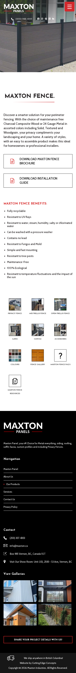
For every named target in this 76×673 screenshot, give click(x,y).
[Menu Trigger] (69, 6)
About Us (8, 476)
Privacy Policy (10, 506)
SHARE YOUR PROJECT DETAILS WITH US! (38, 640)
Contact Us (9, 499)
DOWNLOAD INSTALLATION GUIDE (38, 180)
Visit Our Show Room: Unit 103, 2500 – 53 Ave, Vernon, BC (41, 561)
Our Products (13, 484)
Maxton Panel (11, 469)
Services (8, 491)
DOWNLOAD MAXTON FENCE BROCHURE (39, 161)
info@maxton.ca (19, 546)
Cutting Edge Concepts (44, 663)
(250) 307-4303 (24, 19)
